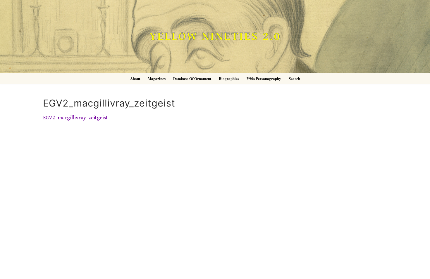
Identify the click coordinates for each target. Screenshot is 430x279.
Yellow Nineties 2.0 (215, 36)
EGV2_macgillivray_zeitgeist (75, 118)
